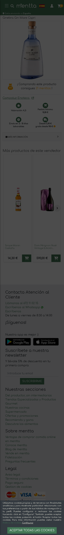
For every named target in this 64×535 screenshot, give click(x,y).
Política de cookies (12, 523)
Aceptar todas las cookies (32, 530)
